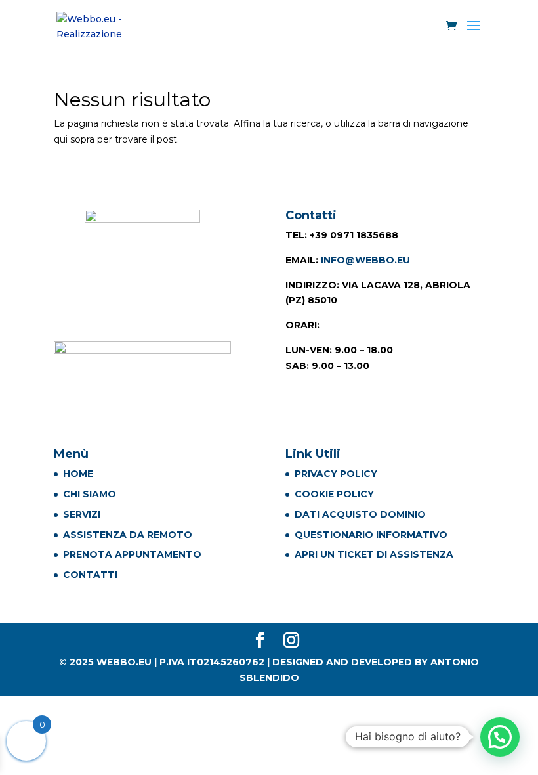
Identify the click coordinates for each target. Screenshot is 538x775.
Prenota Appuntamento (132, 554)
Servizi (81, 514)
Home (78, 473)
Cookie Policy (334, 494)
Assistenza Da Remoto (127, 535)
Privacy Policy (336, 473)
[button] (500, 737)
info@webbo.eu (365, 260)
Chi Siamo (89, 494)
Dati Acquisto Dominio (360, 514)
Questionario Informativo (371, 535)
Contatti (90, 575)
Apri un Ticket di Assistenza (374, 554)
